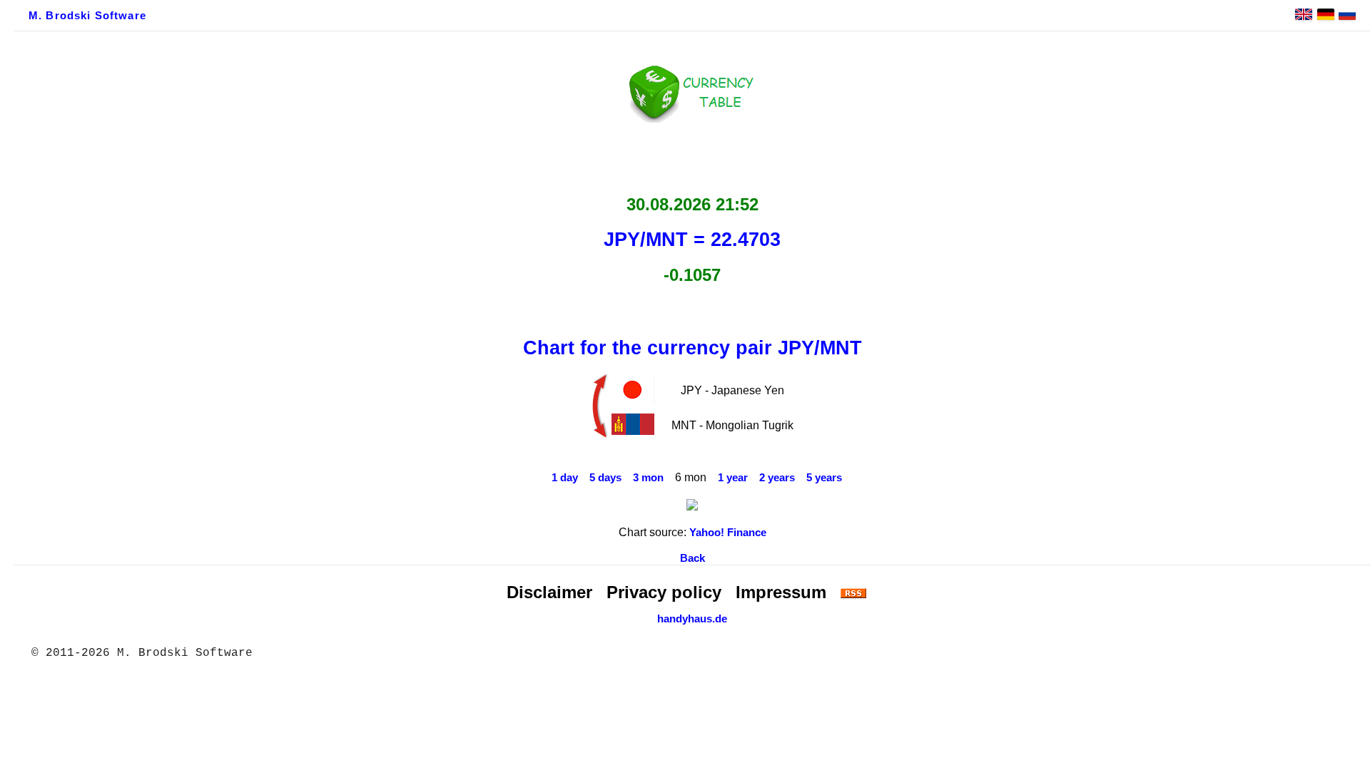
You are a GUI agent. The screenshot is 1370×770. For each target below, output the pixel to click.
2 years (777, 477)
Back (692, 558)
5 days (605, 477)
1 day (565, 477)
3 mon (648, 477)
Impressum (781, 592)
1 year (733, 477)
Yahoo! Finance (727, 532)
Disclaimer (549, 592)
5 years (824, 477)
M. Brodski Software (87, 15)
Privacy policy (664, 592)
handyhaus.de (692, 619)
